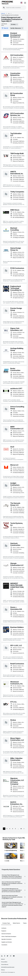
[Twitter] (7, 956)
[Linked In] (1, 956)
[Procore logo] (7, 2)
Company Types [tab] (6, 923)
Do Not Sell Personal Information (7, 967)
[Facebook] (4, 956)
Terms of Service (4, 964)
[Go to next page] (24, 828)
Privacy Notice (4, 961)
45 (21, 828)
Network (5, 3)
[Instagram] (10, 956)
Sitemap (3, 969)
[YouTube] (13, 956)
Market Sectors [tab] (16, 923)
